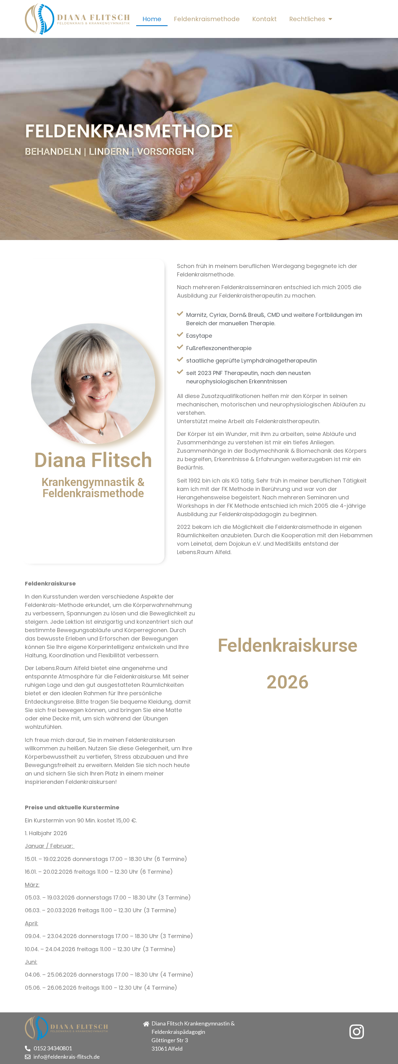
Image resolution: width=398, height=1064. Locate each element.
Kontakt (264, 19)
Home (151, 19)
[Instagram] (356, 1031)
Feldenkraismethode (207, 19)
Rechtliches (307, 19)
